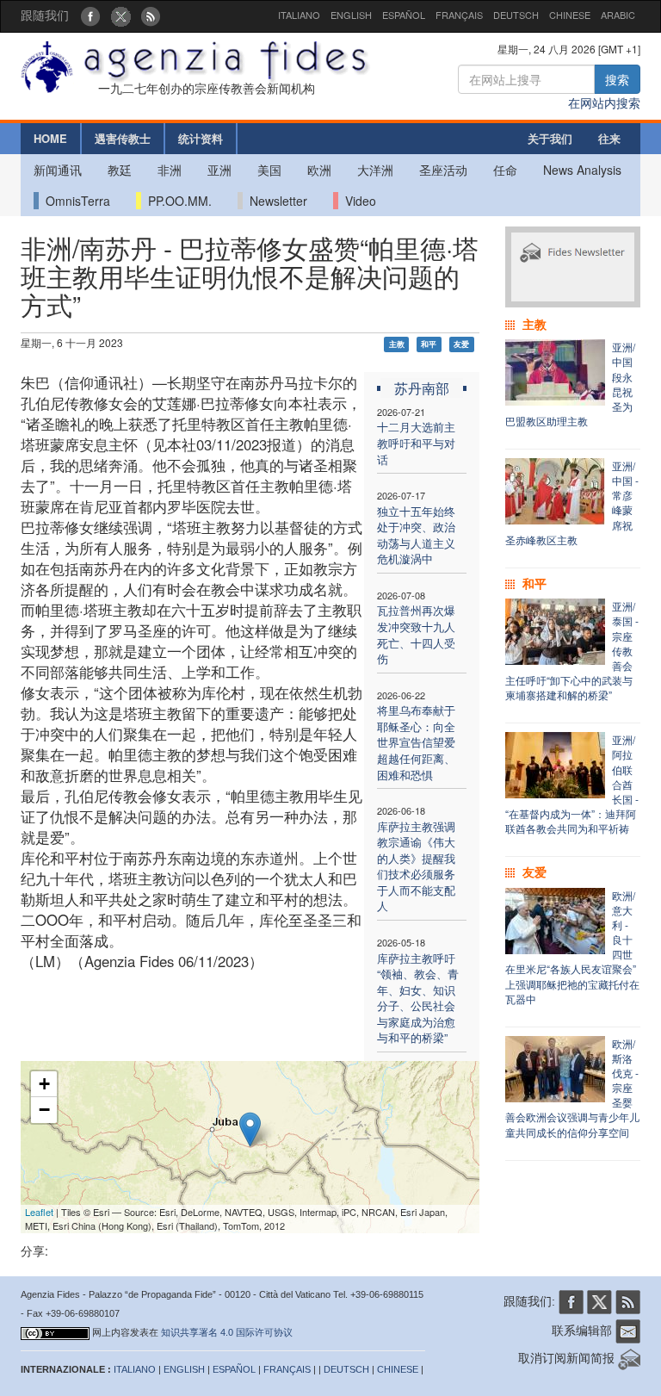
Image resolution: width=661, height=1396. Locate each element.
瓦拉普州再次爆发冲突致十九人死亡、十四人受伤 (416, 634)
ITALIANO (299, 15)
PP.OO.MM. (176, 200)
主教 (397, 344)
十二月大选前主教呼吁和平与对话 (416, 443)
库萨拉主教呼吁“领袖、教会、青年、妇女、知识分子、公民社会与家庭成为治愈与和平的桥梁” (418, 998)
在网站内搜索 (604, 102)
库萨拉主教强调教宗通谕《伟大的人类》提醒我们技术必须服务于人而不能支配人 (416, 866)
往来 (609, 138)
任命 (505, 169)
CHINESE (569, 15)
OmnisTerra (74, 200)
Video (357, 200)
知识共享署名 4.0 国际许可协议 (227, 1332)
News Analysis (582, 169)
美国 (269, 169)
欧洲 (319, 169)
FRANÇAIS (459, 15)
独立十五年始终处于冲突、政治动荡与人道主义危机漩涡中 (416, 535)
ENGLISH (351, 15)
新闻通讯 (58, 169)
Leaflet (39, 1212)
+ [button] (44, 1084)
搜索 (617, 79)
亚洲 (219, 169)
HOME (50, 138)
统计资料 (200, 138)
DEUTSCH (516, 15)
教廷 (120, 169)
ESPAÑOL (403, 15)
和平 (428, 344)
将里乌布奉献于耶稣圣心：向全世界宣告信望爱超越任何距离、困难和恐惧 (416, 742)
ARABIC (618, 15)
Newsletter (275, 200)
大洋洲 (375, 169)
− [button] (44, 1109)
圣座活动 (443, 169)
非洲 (170, 169)
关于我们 (550, 138)
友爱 (461, 344)
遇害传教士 (123, 138)
